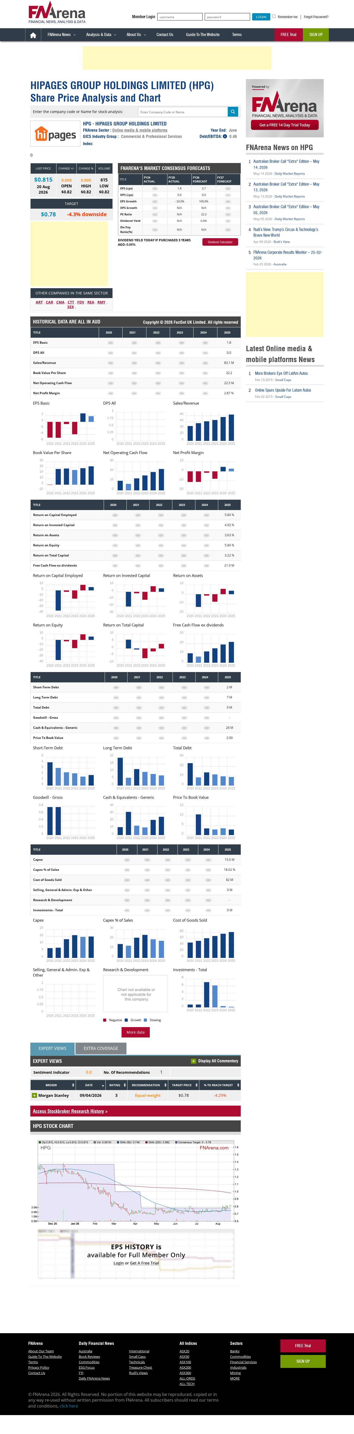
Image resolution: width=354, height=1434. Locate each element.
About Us (134, 34)
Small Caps (283, 380)
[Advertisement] (177, 58)
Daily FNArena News (94, 1378)
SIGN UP (316, 34)
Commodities (89, 1362)
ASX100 (185, 1362)
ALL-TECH (187, 1383)
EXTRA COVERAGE (101, 1048)
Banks (234, 1351)
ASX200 (185, 1367)
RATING (114, 1085)
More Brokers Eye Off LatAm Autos (281, 373)
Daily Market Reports (290, 173)
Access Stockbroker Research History (68, 1111)
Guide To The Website (203, 34)
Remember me (287, 17)
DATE (89, 1085)
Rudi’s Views (138, 1373)
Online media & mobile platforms (139, 130)
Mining (235, 1373)
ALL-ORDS (187, 1378)
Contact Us (165, 34)
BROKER (51, 1085)
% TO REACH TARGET (218, 1085)
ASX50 (184, 1356)
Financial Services (243, 1362)
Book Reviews (89, 1356)
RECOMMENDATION (146, 1085)
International (139, 1351)
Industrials (238, 1367)
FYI (81, 1373)
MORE (235, 1378)
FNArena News (59, 34)
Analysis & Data (98, 34)
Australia (280, 264)
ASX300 (185, 1373)
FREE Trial (288, 34)
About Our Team (41, 1351)
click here (69, 1406)
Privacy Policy (38, 1367)
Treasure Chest (140, 1367)
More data (136, 1032)
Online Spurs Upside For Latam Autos (283, 390)
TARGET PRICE (182, 1085)
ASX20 (184, 1351)
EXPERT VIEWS (52, 1048)
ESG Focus (87, 1367)
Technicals (137, 1362)
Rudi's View (282, 241)
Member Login (143, 16)
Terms (237, 34)
